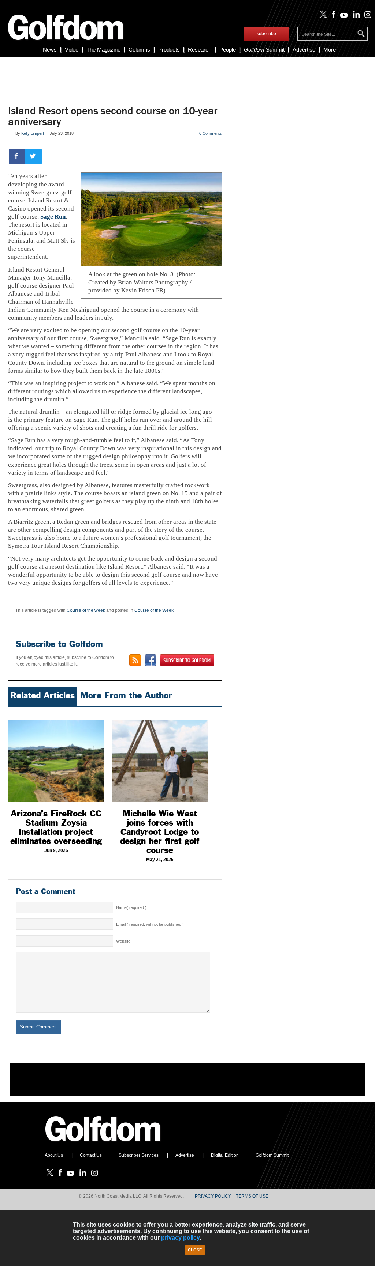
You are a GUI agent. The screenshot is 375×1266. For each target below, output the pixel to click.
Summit (264, 49)
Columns (139, 49)
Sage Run (53, 216)
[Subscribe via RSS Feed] (135, 660)
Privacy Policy (213, 1196)
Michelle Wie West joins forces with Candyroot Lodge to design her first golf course (160, 831)
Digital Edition (225, 1155)
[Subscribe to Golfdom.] (187, 660)
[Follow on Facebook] (332, 16)
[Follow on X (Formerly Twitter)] (322, 16)
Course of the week (86, 610)
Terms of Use (252, 1196)
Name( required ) (131, 907)
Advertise (304, 49)
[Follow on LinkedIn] (355, 16)
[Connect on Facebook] (150, 660)
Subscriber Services (139, 1155)
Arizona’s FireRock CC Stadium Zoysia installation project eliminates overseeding (56, 827)
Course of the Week (154, 610)
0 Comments (210, 133)
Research (199, 49)
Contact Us (91, 1155)
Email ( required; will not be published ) (150, 924)
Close (195, 1250)
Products (169, 49)
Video (71, 49)
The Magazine (103, 49)
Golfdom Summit (272, 1155)
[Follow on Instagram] (366, 16)
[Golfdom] (103, 1144)
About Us (54, 1155)
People (227, 49)
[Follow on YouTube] (342, 16)
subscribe (266, 33)
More (329, 49)
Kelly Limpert (32, 133)
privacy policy (180, 1238)
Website (123, 941)
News (50, 49)
